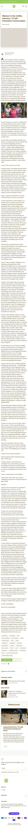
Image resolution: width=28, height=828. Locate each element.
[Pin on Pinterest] (4, 664)
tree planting (22, 650)
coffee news (4, 643)
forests (11, 648)
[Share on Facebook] (2, 664)
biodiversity (12, 635)
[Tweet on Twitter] (6, 664)
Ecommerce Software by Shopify (14, 824)
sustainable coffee (13, 650)
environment (19, 645)
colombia (19, 643)
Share (18, 660)
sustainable (4, 650)
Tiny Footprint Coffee (15, 823)
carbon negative (5, 638)
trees (3, 653)
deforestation (5, 645)
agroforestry (4, 635)
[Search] (23, 6)
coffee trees (12, 643)
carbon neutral (14, 638)
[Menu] (2, 6)
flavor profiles (5, 648)
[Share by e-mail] (8, 664)
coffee (17, 640)
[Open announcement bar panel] (26, 2)
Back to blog (7, 660)
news (16, 648)
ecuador (12, 645)
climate (22, 638)
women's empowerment (11, 653)
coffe (12, 640)
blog (18, 635)
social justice (23, 648)
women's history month (7, 655)
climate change (5, 640)
